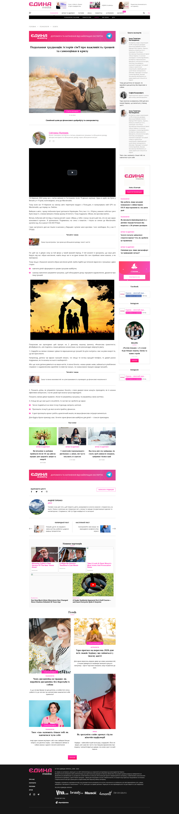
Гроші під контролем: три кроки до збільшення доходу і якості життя (65, 242)
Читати (134, 360)
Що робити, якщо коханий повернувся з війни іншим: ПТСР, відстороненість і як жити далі (134, 206)
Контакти (32, 783)
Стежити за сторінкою (134, 296)
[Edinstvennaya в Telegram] (38, 794)
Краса (95, 731)
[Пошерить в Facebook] (31, 491)
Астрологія (95, 647)
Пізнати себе (86, 17)
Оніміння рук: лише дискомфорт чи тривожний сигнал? (134, 252)
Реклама (32, 786)
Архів (31, 790)
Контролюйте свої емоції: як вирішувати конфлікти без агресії (88, 529)
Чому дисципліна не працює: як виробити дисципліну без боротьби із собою (50, 682)
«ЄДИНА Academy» (107, 5)
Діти (113, 17)
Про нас (32, 779)
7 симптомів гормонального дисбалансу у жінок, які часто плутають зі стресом (72, 454)
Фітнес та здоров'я (43, 447)
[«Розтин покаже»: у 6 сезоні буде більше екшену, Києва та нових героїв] (134, 330)
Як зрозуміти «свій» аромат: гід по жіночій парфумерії (95, 736)
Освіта (96, 17)
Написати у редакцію (106, 490)
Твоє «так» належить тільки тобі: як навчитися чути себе (49, 734)
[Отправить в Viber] (46, 491)
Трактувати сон (134, 277)
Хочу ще (72, 757)
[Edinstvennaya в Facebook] (30, 794)
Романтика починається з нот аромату (139, 5)
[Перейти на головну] (40, 5)
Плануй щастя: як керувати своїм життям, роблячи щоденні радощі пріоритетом (57, 529)
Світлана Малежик (58, 133)
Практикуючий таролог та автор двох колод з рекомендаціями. (139, 96)
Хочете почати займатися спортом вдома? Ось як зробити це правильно (134, 238)
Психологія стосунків (71, 17)
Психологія (50, 676)
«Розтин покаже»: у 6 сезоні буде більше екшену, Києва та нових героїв (134, 351)
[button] (144, 13)
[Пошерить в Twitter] (36, 491)
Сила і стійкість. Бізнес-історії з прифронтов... (75, 5)
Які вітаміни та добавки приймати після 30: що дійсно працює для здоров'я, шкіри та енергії (43, 455)
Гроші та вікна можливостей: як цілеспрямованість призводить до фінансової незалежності (74, 379)
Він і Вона (105, 17)
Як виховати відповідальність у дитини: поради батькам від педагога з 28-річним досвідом (134, 223)
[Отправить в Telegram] (41, 491)
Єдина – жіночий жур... (135, 293)
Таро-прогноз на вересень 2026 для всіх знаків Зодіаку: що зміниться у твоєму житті (95, 653)
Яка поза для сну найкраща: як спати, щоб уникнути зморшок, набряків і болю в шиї (102, 454)
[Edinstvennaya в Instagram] (34, 794)
